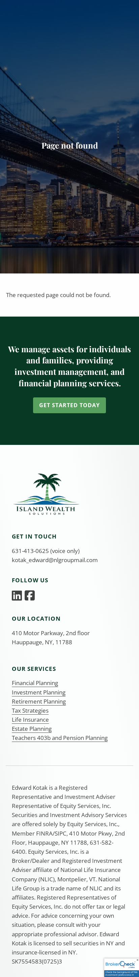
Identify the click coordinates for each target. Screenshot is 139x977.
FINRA (44, 833)
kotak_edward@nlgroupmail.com (55, 560)
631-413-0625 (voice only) (46, 551)
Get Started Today (69, 405)
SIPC (60, 833)
